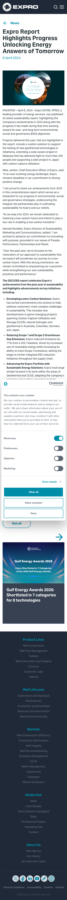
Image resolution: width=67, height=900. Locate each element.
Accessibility (34, 887)
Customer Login (33, 671)
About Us (33, 845)
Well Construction (33, 645)
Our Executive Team (33, 861)
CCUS (33, 761)
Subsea (33, 656)
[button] (61, 7)
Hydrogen (34, 777)
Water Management (33, 766)
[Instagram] (51, 878)
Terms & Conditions (14, 887)
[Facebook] (23, 878)
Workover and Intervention (33, 711)
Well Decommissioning (33, 716)
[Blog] (44, 878)
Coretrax (33, 666)
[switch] (58, 448)
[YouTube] (37, 878)
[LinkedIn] (30, 878)
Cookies (48, 887)
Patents (33, 677)
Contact (33, 832)
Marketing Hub (33, 827)
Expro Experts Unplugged (33, 811)
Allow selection (33, 502)
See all (16, 523)
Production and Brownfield (33, 706)
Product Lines (33, 639)
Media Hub (33, 795)
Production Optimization (33, 740)
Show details (49, 481)
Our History (33, 856)
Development (34, 701)
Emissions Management (33, 756)
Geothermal (34, 771)
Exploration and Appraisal (33, 695)
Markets (33, 729)
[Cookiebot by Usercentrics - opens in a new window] (49, 384)
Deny (33, 513)
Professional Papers (33, 821)
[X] (15, 878)
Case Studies (33, 806)
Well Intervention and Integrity (33, 661)
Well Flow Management (33, 651)
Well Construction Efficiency (33, 735)
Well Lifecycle (33, 690)
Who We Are (33, 851)
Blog (33, 816)
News (14, 23)
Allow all (34, 492)
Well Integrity (33, 745)
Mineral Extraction (33, 782)
